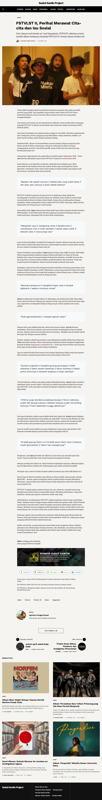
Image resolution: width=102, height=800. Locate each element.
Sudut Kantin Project (51, 3)
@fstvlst (32, 135)
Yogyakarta (56, 600)
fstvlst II (37, 600)
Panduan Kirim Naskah (43, 790)
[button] (3, 9)
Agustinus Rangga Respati (39, 615)
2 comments (29, 775)
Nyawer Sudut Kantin (42, 795)
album (19, 600)
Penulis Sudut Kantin (42, 792)
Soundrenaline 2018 (68, 158)
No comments (81, 717)
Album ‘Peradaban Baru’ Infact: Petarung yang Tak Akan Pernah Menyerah (75, 705)
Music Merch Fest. (41, 787)
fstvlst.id (50, 195)
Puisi (27, 649)
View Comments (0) (51, 631)
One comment (29, 711)
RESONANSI (58, 651)
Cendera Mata (57, 795)
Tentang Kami (57, 790)
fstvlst (27, 600)
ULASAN (19, 17)
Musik (47, 600)
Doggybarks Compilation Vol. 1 (42, 345)
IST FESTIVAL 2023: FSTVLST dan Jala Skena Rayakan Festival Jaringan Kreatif (44, 584)
